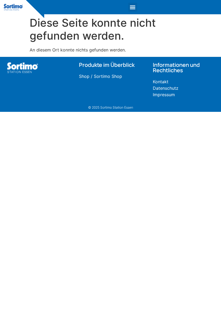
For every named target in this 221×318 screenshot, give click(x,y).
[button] (132, 7)
